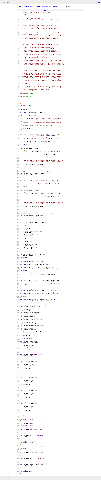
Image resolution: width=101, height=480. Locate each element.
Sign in (98, 2)
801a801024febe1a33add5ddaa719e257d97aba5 (44, 7)
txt (95, 477)
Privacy (12, 478)
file (45, 10)
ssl (61, 7)
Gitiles (8, 478)
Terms (15, 478)
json (98, 477)
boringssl (19, 7)
